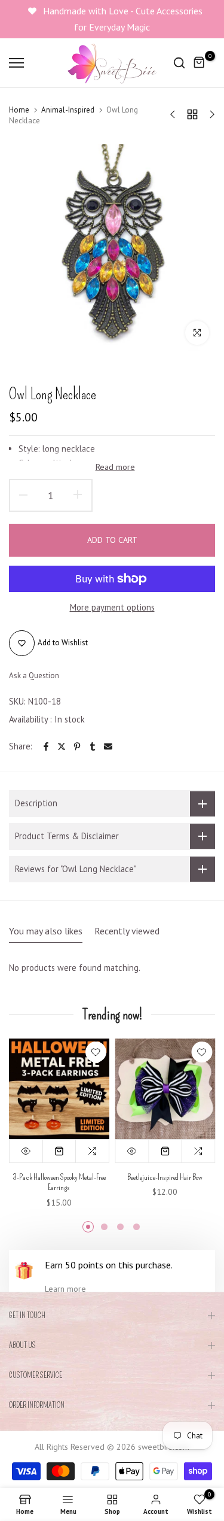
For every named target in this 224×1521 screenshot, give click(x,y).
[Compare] (92, 1150)
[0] (199, 62)
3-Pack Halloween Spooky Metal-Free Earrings (59, 1181)
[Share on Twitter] (61, 746)
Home (19, 110)
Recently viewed (126, 931)
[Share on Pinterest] (77, 746)
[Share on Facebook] (46, 746)
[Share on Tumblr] (92, 746)
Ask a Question (34, 675)
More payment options (112, 607)
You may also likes (45, 931)
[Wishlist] (95, 1052)
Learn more (65, 1288)
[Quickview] (26, 1150)
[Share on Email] (108, 746)
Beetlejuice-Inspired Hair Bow (164, 1176)
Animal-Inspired (67, 110)
